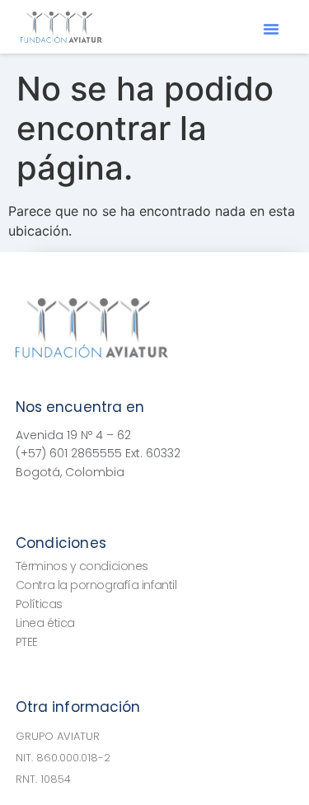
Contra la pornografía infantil (96, 585)
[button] (271, 28)
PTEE (27, 642)
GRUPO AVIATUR (58, 736)
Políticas (39, 604)
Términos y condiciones (82, 566)
